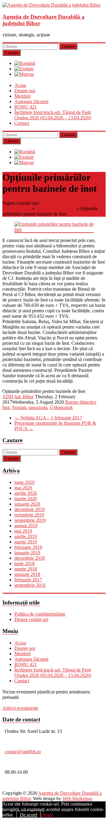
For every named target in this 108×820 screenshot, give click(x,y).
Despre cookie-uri (31, 619)
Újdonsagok (61, 407)
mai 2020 (23, 487)
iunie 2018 (24, 563)
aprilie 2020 (25, 493)
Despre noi (24, 90)
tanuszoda (37, 407)
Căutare (68, 46)
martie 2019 (25, 541)
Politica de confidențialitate (39, 614)
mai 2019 (23, 531)
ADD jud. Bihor (18, 396)
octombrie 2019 (29, 514)
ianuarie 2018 (27, 574)
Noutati (19, 407)
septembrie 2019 (30, 520)
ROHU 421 (25, 106)
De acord (28, 814)
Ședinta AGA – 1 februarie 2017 (48, 417)
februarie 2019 (28, 547)
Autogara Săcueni (31, 101)
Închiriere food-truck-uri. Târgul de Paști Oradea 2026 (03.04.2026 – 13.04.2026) (52, 115)
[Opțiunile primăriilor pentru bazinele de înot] (54, 229)
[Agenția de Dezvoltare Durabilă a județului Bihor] (51, 5)
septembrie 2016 (30, 585)
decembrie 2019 (29, 509)
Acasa (20, 85)
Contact (21, 123)
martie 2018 (25, 568)
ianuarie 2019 (27, 552)
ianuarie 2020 (27, 503)
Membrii (22, 96)
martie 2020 (25, 498)
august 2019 (26, 525)
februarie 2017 (28, 579)
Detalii (46, 814)
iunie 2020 (24, 482)
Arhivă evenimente (20, 708)
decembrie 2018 (29, 558)
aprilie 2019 (25, 536)
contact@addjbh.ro (23, 751)
